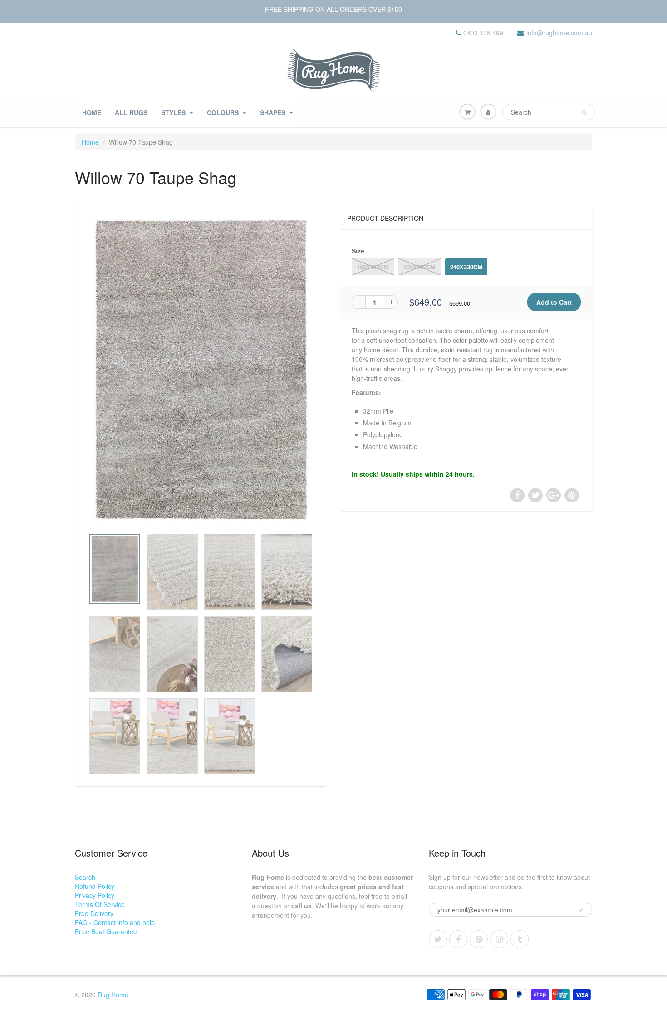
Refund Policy (94, 886)
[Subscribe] (581, 910)
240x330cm (466, 267)
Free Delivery (94, 913)
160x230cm (373, 267)
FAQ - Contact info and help (115, 922)
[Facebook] (458, 939)
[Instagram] (499, 939)
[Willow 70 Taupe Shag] (200, 370)
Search (85, 877)
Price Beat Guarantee (106, 931)
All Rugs (131, 112)
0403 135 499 (483, 32)
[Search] (584, 112)
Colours (223, 112)
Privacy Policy (94, 895)
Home (91, 112)
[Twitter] (438, 939)
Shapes (272, 112)
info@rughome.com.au (559, 32)
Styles (173, 112)
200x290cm (419, 267)
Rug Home (113, 994)
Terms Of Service (100, 904)
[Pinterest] (479, 939)
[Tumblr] (519, 939)
